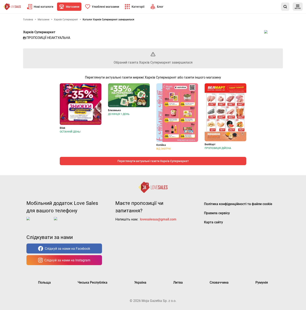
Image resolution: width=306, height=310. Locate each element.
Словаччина (219, 282)
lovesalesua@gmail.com (158, 219)
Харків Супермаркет (39, 32)
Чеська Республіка (92, 282)
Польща (44, 282)
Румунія (261, 282)
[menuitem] (40, 6)
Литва (178, 282)
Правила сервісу (217, 213)
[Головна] (12, 7)
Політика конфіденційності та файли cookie (238, 204)
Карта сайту (213, 222)
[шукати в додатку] (285, 6)
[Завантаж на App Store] (39, 222)
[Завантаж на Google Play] (67, 222)
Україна (140, 282)
